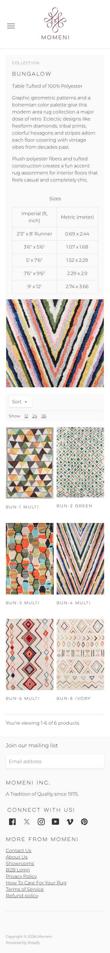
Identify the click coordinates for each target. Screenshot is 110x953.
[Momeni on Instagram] (41, 821)
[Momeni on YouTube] (55, 821)
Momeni (45, 936)
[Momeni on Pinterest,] (84, 821)
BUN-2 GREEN (75, 505)
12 (26, 416)
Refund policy (22, 895)
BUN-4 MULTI (74, 602)
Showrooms (20, 863)
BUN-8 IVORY (74, 698)
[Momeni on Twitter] (27, 821)
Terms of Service (25, 889)
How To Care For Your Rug (36, 883)
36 (43, 416)
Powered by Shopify (23, 942)
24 (34, 416)
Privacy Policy (21, 876)
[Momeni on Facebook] (12, 821)
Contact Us (18, 850)
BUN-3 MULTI (23, 602)
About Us (17, 857)
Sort (16, 402)
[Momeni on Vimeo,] (70, 821)
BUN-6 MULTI (23, 698)
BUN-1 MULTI (22, 506)
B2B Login (18, 870)
